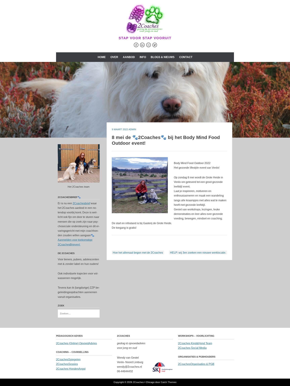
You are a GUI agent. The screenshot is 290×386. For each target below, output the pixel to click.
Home (102, 57)
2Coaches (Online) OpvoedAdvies (76, 343)
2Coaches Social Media (192, 347)
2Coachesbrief (81, 203)
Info (143, 57)
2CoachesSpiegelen (68, 359)
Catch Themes (168, 382)
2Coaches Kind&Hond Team (195, 343)
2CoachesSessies (67, 364)
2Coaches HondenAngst (70, 368)
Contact (185, 57)
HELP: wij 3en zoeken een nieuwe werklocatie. (198, 252)
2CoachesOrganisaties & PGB (196, 364)
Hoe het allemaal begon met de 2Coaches (138, 252)
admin (132, 129)
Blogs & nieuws (163, 57)
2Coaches (138, 382)
